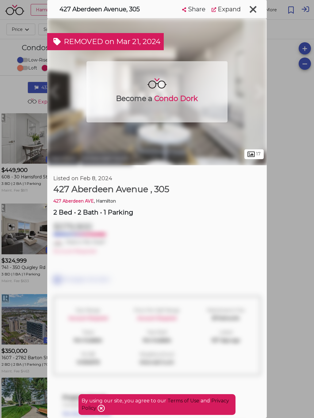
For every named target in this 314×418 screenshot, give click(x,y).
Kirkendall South (107, 158)
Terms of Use (183, 401)
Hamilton (63, 158)
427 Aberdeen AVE (73, 201)
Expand (228, 9)
